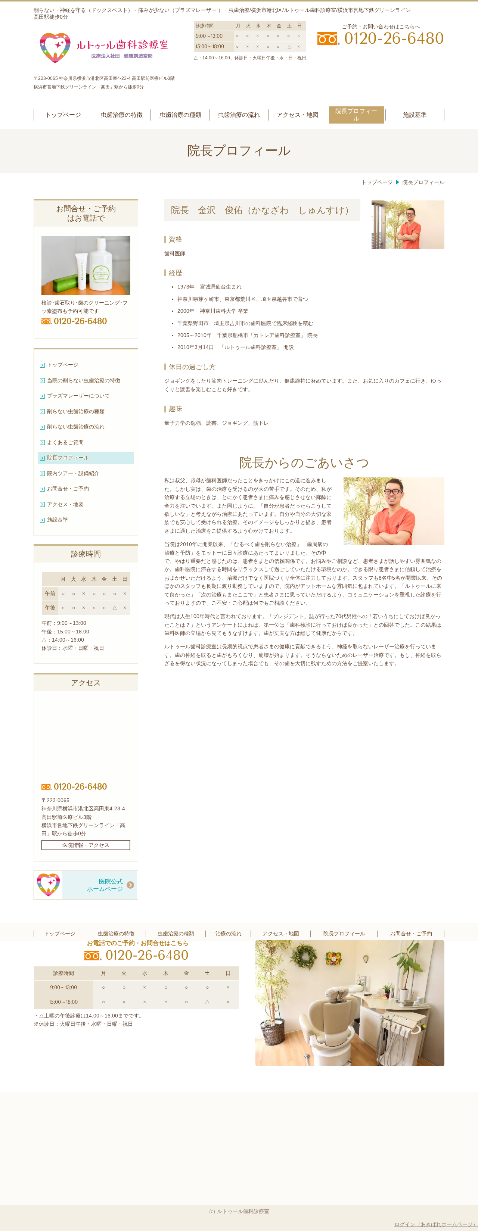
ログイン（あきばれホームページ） (436, 1224)
